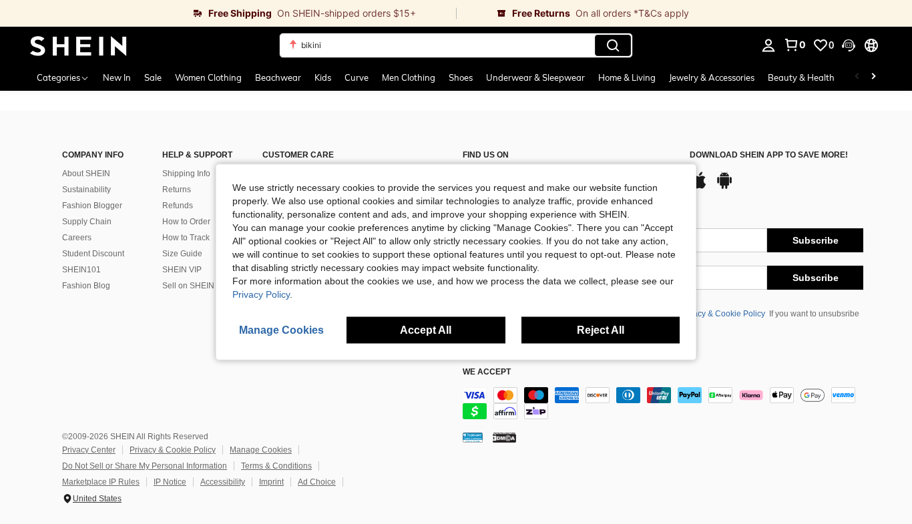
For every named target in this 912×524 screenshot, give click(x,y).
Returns (176, 189)
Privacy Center (89, 450)
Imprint (271, 482)
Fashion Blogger (92, 205)
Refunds (177, 205)
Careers (76, 237)
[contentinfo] (663, 403)
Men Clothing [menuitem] (408, 77)
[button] (849, 45)
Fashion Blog (86, 285)
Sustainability (86, 189)
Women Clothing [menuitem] (208, 77)
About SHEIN (86, 173)
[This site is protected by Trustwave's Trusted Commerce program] (473, 437)
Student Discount (93, 253)
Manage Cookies (261, 450)
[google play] (724, 187)
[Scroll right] (873, 77)
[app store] (699, 187)
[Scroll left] (857, 77)
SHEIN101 (81, 269)
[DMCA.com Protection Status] (504, 437)
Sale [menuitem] (153, 77)
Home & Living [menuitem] (627, 77)
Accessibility (222, 482)
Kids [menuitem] (322, 77)
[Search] (613, 45)
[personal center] (768, 45)
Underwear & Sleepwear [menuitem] (535, 77)
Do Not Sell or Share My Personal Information (144, 466)
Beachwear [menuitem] (278, 77)
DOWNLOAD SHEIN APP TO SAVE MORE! (769, 155)
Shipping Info (186, 173)
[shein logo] (78, 45)
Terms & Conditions (276, 466)
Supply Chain (86, 221)
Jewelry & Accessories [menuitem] (711, 77)
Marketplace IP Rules (101, 482)
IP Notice (170, 482)
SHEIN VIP (182, 269)
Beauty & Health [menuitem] (801, 77)
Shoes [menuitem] (461, 77)
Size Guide (182, 253)
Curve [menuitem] (357, 77)
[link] (228, 13)
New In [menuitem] (117, 77)
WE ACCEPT (487, 372)
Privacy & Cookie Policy (722, 313)
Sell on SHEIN (188, 285)
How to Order (186, 221)
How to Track (186, 237)
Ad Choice (317, 482)
